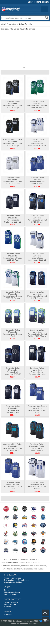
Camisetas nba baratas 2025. (26, 621)
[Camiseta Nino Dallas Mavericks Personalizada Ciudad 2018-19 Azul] (13, 430)
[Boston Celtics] (15, 509)
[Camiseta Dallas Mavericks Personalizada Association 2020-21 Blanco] (37, 239)
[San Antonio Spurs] (15, 550)
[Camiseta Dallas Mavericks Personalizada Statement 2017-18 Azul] (13, 354)
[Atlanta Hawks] (6, 509)
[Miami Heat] (6, 534)
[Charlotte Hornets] (33, 509)
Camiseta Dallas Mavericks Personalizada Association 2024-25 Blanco (37, 143)
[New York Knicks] (43, 534)
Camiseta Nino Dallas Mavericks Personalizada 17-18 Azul (37, 409)
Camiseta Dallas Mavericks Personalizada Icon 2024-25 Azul (37, 180)
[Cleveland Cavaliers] (6, 517)
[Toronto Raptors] (24, 550)
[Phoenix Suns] (33, 542)
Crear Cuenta (42, 2)
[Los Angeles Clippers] (24, 526)
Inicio (3, 24)
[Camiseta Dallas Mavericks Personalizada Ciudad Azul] (13, 315)
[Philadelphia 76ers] (24, 542)
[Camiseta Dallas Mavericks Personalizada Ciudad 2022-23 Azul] (13, 239)
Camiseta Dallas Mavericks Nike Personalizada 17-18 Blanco (37, 485)
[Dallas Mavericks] (15, 517)
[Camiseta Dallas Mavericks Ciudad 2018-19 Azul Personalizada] (37, 430)
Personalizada (12, 24)
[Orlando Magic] (15, 542)
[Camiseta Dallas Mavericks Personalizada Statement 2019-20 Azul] (37, 354)
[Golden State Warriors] (43, 517)
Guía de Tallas (10, 594)
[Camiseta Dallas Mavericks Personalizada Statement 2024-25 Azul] (13, 201)
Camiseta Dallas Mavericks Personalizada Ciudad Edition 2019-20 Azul (37, 333)
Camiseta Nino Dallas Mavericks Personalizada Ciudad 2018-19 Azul (12, 447)
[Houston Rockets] (6, 526)
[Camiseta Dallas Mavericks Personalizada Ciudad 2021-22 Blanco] (13, 277)
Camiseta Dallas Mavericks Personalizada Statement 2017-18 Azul (12, 372)
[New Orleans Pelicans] (33, 534)
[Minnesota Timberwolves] (24, 534)
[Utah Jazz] (33, 550)
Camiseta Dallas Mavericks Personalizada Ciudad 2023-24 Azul (37, 219)
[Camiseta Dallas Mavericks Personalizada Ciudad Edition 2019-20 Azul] (37, 315)
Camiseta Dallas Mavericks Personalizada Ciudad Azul (12, 333)
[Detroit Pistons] (33, 517)
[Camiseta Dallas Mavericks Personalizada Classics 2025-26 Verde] (37, 87)
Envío (6, 590)
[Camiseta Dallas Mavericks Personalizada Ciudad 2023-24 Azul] (37, 201)
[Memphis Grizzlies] (43, 526)
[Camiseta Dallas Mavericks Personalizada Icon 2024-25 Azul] (37, 163)
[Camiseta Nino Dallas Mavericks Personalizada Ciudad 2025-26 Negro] (13, 125)
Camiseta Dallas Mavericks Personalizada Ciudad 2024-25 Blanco (12, 180)
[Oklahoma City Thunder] (6, 542)
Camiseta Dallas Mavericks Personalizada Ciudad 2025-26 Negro (12, 104)
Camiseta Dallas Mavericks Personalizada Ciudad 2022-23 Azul (12, 257)
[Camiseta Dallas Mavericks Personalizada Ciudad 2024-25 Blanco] (13, 163)
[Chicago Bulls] (43, 509)
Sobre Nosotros (11, 602)
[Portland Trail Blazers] (43, 542)
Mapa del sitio (10, 604)
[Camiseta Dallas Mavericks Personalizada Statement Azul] (13, 392)
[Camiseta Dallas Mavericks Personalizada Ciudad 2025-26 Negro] (13, 87)
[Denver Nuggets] (24, 517)
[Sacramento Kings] (6, 550)
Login (30, 2)
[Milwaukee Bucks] (15, 534)
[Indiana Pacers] (15, 526)
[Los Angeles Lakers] (33, 526)
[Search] (47, 17)
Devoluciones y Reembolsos (16, 580)
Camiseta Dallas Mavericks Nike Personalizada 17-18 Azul (13, 485)
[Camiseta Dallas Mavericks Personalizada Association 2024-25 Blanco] (37, 125)
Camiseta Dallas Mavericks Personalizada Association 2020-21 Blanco (37, 258)
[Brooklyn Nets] (24, 509)
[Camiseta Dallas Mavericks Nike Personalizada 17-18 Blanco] (37, 468)
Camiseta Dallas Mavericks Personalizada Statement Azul (13, 409)
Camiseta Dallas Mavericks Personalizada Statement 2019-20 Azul (37, 372)
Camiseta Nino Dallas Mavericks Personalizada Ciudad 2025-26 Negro (12, 142)
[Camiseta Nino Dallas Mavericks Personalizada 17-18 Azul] (37, 392)
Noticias (7, 607)
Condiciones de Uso (13, 582)
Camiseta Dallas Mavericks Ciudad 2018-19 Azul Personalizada (37, 447)
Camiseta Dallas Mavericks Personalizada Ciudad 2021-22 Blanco (12, 295)
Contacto (8, 614)
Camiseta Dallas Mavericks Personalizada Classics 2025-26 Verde (37, 104)
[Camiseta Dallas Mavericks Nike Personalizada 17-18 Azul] (13, 468)
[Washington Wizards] (43, 550)
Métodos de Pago (12, 592)
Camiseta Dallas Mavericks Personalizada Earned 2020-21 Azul (37, 295)
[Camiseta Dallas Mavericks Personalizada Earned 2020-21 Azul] (37, 277)
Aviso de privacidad (12, 578)
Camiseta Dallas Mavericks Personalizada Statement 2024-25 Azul (12, 220)
